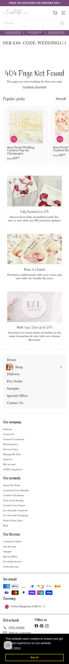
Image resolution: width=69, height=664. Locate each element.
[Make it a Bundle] (34, 249)
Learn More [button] (13, 648)
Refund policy (10, 444)
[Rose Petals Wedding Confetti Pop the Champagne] (26, 134)
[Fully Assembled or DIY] (34, 191)
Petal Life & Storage (13, 500)
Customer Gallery (12, 541)
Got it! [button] (34, 657)
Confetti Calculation (13, 495)
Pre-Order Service (12, 561)
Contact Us (8, 434)
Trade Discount (11, 566)
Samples (7, 551)
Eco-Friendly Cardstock (15, 510)
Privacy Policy (10, 449)
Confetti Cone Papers (14, 505)
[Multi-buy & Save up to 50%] (34, 307)
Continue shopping (34, 86)
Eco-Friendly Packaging (15, 515)
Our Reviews (9, 546)
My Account (9, 464)
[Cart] (55, 13)
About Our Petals (11, 485)
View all (61, 98)
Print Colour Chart (13, 520)
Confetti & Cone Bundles (16, 490)
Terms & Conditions (13, 439)
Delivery (7, 429)
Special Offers (10, 556)
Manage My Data (12, 454)
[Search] (62, 23)
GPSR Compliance (13, 469)
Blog (5, 525)
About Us (7, 459)
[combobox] (34, 23)
